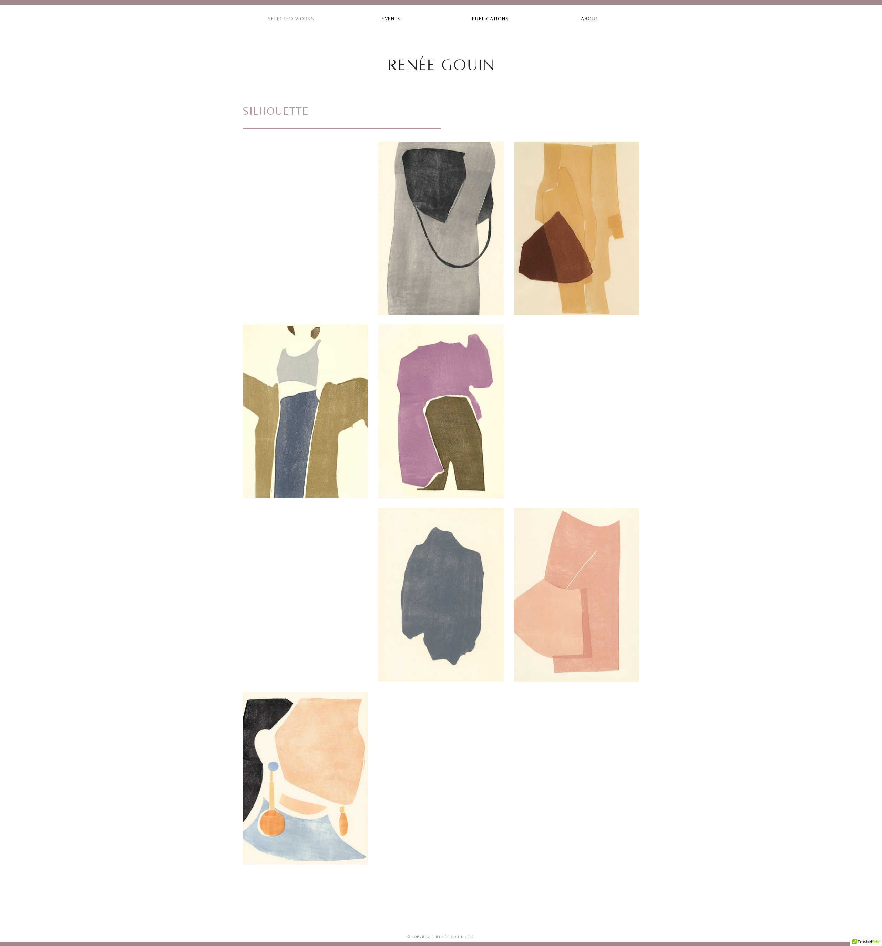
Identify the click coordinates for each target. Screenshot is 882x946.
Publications (490, 18)
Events (391, 18)
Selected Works (291, 18)
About (590, 18)
